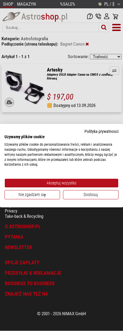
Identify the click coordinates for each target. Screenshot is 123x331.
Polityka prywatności (101, 131)
